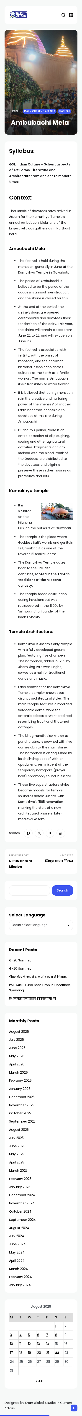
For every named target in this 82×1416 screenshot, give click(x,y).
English (64, 111)
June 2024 (17, 1244)
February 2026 (20, 1080)
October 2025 (20, 1113)
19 (29, 1352)
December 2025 (22, 1097)
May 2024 (17, 1252)
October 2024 (20, 1211)
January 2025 (19, 1187)
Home (14, 111)
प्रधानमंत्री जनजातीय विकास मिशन (32, 998)
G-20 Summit (20, 960)
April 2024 (17, 1260)
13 (38, 1343)
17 (11, 1352)
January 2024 (20, 1285)
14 (47, 1343)
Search (62, 890)
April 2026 (16, 1064)
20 (39, 1352)
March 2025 (18, 1170)
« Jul (39, 1381)
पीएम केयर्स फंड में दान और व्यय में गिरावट (38, 976)
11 (20, 1343)
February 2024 (20, 1277)
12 (29, 1343)
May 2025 (16, 1154)
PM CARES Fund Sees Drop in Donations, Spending (40, 988)
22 (57, 1352)
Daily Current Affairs (39, 111)
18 (20, 1352)
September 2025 (22, 1121)
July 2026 (16, 1039)
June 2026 (17, 1048)
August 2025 (19, 1129)
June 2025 (17, 1146)
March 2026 (18, 1072)
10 (11, 1343)
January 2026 (20, 1088)
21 (47, 1352)
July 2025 (16, 1138)
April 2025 (16, 1162)
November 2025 (21, 1105)
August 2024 (19, 1228)
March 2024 (18, 1269)
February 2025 (20, 1178)
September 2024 (22, 1219)
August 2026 (19, 1031)
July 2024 (16, 1236)
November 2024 (22, 1203)
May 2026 (16, 1056)
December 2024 (22, 1195)
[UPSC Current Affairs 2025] (18, 15)
